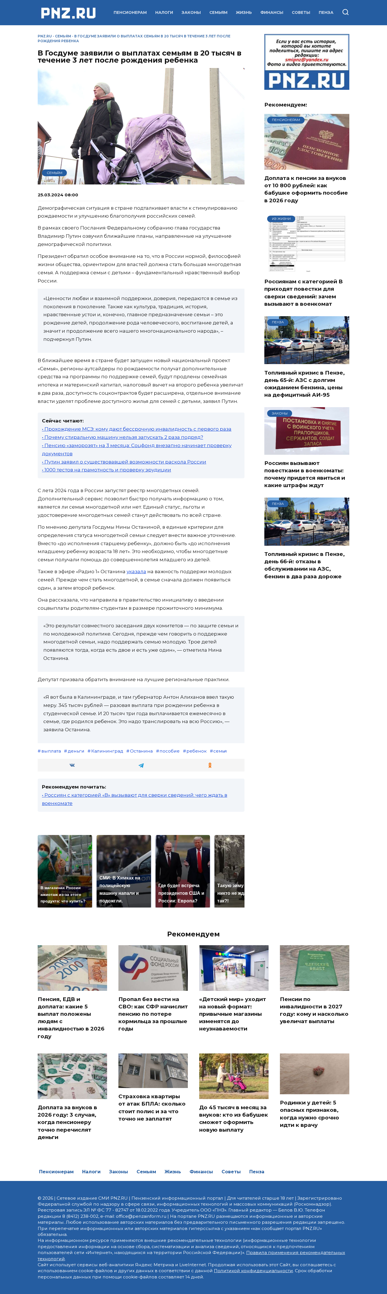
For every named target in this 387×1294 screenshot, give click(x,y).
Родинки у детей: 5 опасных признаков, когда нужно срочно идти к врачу (309, 1113)
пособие (170, 751)
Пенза (326, 12)
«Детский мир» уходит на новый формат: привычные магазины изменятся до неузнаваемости (232, 1014)
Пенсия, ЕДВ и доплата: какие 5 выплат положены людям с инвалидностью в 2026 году (71, 1018)
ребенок (196, 751)
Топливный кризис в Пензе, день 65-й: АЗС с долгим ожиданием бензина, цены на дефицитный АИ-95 (304, 383)
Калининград (107, 751)
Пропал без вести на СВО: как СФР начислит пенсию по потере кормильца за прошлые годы (153, 1014)
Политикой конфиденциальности (253, 1270)
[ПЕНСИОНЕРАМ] (306, 166)
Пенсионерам (130, 12)
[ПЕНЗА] (306, 361)
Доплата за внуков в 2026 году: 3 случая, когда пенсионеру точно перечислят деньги (67, 1122)
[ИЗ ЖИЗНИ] (306, 269)
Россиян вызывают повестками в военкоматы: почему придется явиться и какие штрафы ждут (304, 474)
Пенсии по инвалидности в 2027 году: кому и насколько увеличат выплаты (314, 1010)
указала (136, 571)
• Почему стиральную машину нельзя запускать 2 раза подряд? (122, 437)
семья (220, 751)
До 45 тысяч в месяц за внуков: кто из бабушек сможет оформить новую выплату (233, 1118)
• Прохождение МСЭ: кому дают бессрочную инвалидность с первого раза (136, 429)
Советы (301, 12)
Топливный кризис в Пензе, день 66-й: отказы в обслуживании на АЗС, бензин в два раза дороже (304, 565)
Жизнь (244, 12)
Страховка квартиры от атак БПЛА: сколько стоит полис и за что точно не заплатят (152, 1107)
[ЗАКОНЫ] (306, 451)
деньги (76, 751)
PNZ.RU (45, 36)
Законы (191, 12)
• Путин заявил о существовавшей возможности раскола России (124, 462)
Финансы (271, 12)
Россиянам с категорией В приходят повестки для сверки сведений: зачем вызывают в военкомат (303, 292)
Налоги (164, 12)
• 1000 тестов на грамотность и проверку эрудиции (106, 470)
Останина (141, 751)
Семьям (218, 12)
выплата (51, 751)
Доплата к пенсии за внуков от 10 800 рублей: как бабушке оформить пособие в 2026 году (306, 189)
